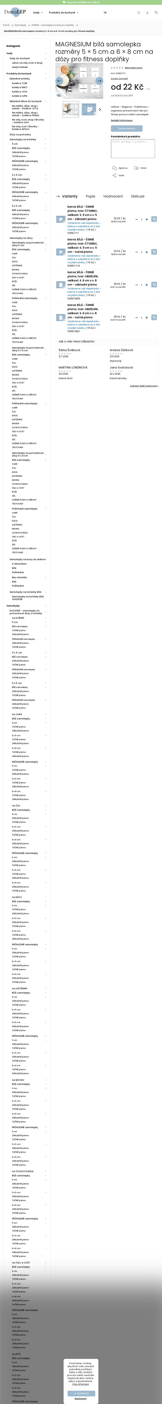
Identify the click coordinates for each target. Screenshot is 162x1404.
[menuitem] (38, 13)
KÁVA (15, 261)
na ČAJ (16, 805)
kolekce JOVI (19, 91)
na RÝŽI (16, 1354)
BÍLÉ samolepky (21, 148)
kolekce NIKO (19, 87)
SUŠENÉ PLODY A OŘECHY (24, 289)
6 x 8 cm (16, 748)
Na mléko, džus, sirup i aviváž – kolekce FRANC (25, 114)
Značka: (119, 78)
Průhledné (18, 572)
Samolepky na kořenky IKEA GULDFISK (28, 598)
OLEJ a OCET (18, 277)
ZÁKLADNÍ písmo (20, 152)
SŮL (13, 285)
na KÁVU (17, 897)
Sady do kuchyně (20, 58)
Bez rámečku (19, 577)
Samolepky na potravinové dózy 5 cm (28, 244)
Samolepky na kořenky (23, 139)
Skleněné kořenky (20, 78)
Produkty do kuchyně (18, 73)
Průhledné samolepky (24, 298)
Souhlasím (83, 1393)
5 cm (15, 143)
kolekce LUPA (19, 96)
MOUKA (15, 269)
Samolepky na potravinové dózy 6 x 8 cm (28, 454)
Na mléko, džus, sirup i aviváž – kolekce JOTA (25, 107)
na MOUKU (18, 1080)
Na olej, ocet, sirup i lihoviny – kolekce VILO (28, 121)
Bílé (14, 568)
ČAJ (14, 257)
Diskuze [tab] (137, 196)
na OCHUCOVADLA (23, 1171)
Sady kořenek (20, 67)
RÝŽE (14, 281)
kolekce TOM (19, 83)
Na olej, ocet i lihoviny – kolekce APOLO (25, 128)
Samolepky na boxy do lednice (28, 559)
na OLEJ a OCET (21, 1262)
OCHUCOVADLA (20, 273)
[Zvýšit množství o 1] (146, 219)
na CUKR (17, 714)
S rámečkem (19, 563)
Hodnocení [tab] (113, 196)
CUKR (14, 253)
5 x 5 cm (17, 206)
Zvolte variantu (126, 128)
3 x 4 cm (17, 174)
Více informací (80, 1384)
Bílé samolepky (21, 249)
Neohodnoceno (133, 68)
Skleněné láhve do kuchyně (25, 101)
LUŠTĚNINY (17, 265)
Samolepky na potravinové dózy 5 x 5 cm (28, 349)
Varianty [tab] (70, 196)
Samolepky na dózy (21, 238)
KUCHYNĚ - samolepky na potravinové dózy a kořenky (26, 612)
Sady (9, 53)
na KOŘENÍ (18, 618)
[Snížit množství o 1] (136, 219)
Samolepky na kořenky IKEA (26, 592)
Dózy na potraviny (20, 134)
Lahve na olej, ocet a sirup (27, 62)
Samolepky (13, 605)
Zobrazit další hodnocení (143, 385)
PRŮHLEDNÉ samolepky (25, 161)
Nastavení (81, 1398)
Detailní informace (121, 120)
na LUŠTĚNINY (19, 988)
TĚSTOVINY (17, 293)
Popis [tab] (90, 196)
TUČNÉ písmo (19, 156)
